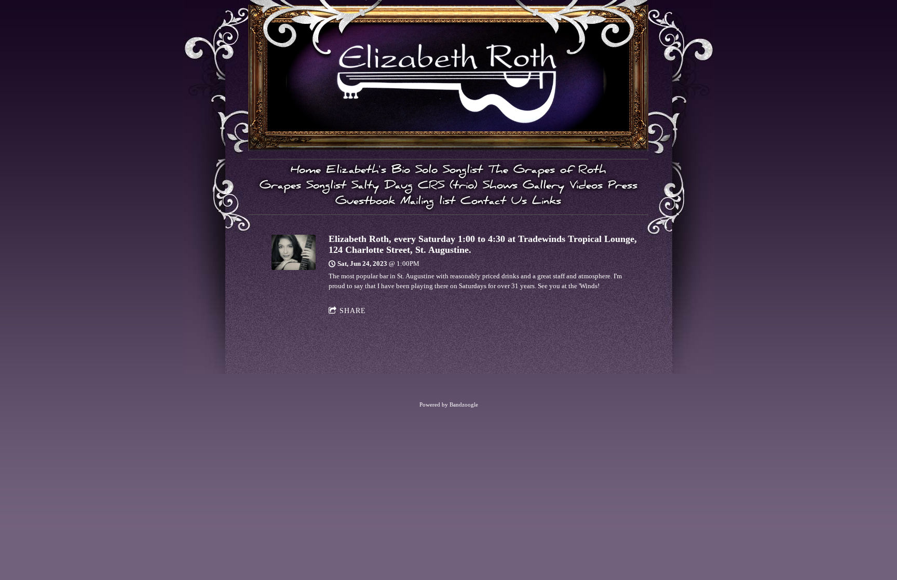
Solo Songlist (449, 171)
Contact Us (493, 202)
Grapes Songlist (303, 187)
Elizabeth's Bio (368, 171)
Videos (586, 187)
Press (622, 187)
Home (306, 171)
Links (546, 202)
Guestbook (365, 202)
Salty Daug (382, 187)
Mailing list (427, 202)
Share (352, 311)
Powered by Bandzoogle (448, 404)
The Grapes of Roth (547, 171)
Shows (500, 187)
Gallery (543, 187)
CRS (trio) (448, 187)
